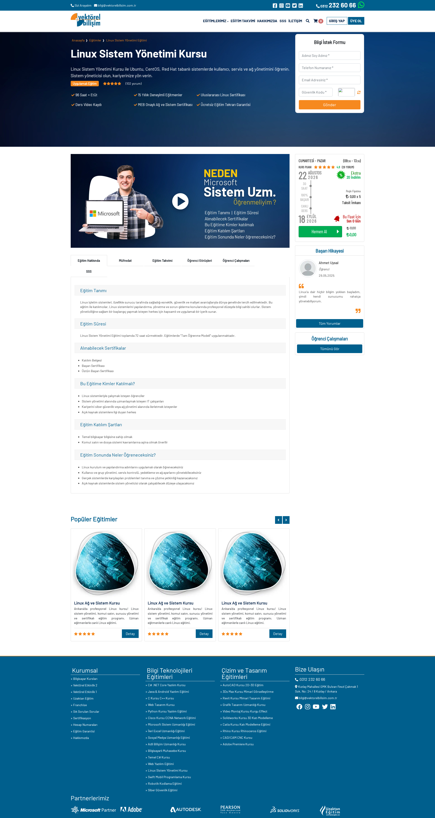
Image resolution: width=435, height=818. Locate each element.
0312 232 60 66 (312, 679)
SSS (283, 21)
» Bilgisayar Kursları (84, 679)
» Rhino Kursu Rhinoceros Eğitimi (243, 731)
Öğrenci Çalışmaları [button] (236, 260)
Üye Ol (356, 21)
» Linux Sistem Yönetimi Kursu (166, 770)
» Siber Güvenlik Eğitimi (161, 790)
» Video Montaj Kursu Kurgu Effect (243, 711)
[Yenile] (358, 92)
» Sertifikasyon (81, 718)
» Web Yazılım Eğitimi (159, 764)
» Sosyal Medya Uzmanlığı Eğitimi (167, 737)
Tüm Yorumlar (330, 323)
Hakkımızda (267, 21)
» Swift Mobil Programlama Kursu (168, 777)
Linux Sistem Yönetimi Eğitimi (126, 40)
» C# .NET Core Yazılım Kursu (165, 685)
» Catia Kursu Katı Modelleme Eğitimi (245, 724)
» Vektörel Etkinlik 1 (84, 692)
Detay (130, 633)
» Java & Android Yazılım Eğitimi (167, 691)
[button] (278, 520)
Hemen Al (319, 231)
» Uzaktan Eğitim (82, 698)
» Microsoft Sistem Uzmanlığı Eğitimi (170, 724)
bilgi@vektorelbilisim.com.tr (116, 5)
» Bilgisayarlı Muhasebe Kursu (165, 751)
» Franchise (79, 705)
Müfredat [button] (125, 260)
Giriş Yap (337, 21)
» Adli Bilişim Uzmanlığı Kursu (165, 744)
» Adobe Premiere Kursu (237, 744)
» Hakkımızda (80, 738)
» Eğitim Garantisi (83, 731)
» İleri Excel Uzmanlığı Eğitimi (165, 731)
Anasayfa (78, 40)
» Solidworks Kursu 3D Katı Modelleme (246, 718)
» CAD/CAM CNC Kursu (236, 737)
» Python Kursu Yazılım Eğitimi (166, 711)
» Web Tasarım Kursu (160, 705)
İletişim (295, 21)
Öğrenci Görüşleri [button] (199, 260)
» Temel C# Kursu (157, 757)
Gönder (329, 104)
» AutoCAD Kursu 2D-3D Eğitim (241, 685)
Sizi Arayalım (83, 5)
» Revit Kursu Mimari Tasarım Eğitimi (245, 698)
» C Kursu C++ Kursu (159, 698)
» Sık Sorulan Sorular (85, 711)
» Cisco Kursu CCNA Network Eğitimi (170, 718)
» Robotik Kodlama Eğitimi (163, 783)
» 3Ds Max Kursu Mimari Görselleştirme (246, 691)
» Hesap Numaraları (84, 725)
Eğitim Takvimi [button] (162, 260)
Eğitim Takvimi (243, 21)
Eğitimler (95, 40)
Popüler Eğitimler (94, 519)
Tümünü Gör (329, 348)
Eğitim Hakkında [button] (89, 260)
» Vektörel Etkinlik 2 (84, 685)
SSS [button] (89, 271)
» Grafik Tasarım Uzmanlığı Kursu (243, 705)
